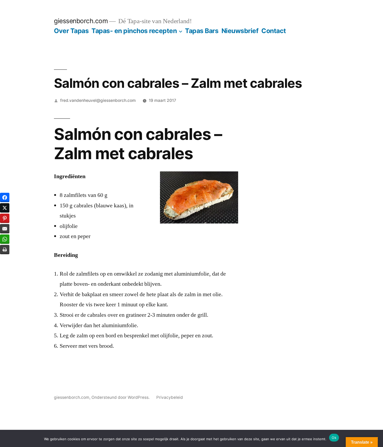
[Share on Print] (4, 249)
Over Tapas (71, 31)
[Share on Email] (4, 228)
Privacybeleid (169, 397)
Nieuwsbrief (240, 31)
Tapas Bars (201, 31)
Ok (334, 438)
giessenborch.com (81, 21)
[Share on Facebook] (4, 197)
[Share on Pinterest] (4, 218)
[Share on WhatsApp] (4, 239)
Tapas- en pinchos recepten (134, 31)
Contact (273, 31)
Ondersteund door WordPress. (121, 397)
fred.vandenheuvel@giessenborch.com (98, 100)
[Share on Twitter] (4, 208)
